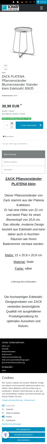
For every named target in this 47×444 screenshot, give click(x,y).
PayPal (9, 416)
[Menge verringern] (12, 127)
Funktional (10, 420)
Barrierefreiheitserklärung (13, 362)
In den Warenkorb (29, 125)
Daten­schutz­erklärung (13, 400)
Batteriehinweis (9, 351)
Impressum (7, 354)
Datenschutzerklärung (11, 357)
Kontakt (5, 348)
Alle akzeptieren (23, 429)
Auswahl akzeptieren (23, 434)
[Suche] (31, 2)
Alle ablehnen (23, 440)
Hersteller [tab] (8, 169)
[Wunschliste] (34, 2)
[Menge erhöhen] (12, 123)
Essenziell (10, 405)
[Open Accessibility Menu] (5, 434)
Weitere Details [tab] (10, 162)
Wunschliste (9, 136)
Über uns (6, 346)
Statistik (9, 409)
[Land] (22, 2)
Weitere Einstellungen (11, 424)
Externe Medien (13, 413)
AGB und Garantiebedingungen (15, 360)
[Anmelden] (14, 2)
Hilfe (4, 370)
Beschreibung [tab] (10, 154)
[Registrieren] (18, 2)
